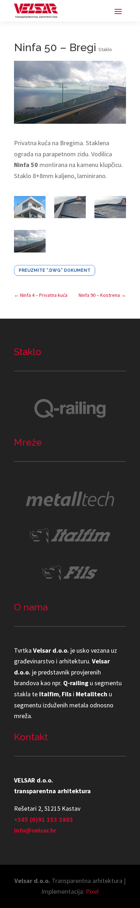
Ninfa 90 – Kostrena (102, 295)
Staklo (105, 49)
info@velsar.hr (35, 830)
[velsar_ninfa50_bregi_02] (70, 209)
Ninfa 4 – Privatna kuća (40, 295)
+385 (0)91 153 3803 (43, 819)
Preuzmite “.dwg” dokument (54, 270)
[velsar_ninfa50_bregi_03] (110, 209)
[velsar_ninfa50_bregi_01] (30, 209)
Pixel (92, 891)
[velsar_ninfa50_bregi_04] (30, 243)
